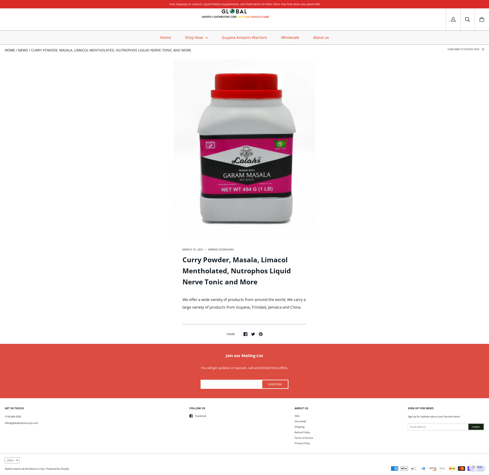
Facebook (200, 416)
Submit (476, 426)
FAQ (297, 416)
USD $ (10, 460)
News (23, 50)
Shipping (299, 426)
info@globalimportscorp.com (21, 423)
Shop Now (194, 37)
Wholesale (290, 37)
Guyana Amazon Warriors (244, 37)
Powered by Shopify (57, 468)
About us (321, 37)
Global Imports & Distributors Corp (24, 468)
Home (165, 37)
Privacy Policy (302, 443)
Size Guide (300, 421)
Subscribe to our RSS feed (464, 49)
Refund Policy (302, 432)
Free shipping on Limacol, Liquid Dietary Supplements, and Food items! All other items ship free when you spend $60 (244, 4)
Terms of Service (304, 438)
